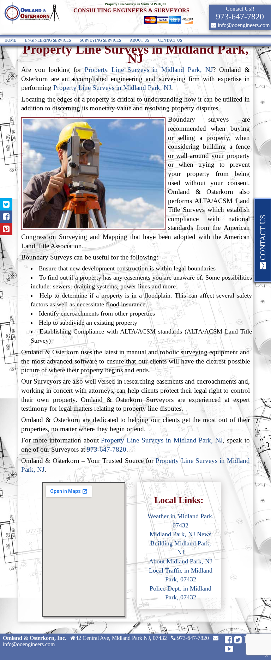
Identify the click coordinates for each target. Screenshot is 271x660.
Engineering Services (48, 40)
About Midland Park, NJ (180, 561)
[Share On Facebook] (6, 216)
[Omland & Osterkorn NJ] (30, 24)
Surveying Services (100, 40)
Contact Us (170, 40)
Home (10, 40)
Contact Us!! (240, 9)
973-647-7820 (106, 449)
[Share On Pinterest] (6, 229)
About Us (139, 40)
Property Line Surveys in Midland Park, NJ (149, 69)
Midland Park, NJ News (180, 534)
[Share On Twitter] (6, 204)
